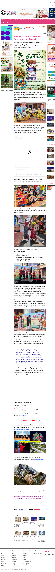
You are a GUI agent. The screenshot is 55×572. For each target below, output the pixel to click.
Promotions (3, 563)
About (13, 553)
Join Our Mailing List (27, 561)
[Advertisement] (25, 4)
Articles (2, 555)
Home (2, 553)
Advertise (14, 557)
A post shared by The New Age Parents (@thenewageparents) (29, 174)
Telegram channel (19, 498)
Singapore (25, 553)
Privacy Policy (15, 559)
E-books (24, 557)
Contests (3, 557)
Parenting (14, 555)
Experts (24, 555)
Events (2, 561)
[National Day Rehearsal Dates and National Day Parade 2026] (50, 149)
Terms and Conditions (16, 566)
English (44, 33)
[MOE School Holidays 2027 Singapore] (50, 177)
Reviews (2, 565)
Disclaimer (14, 561)
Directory (3, 559)
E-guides (24, 559)
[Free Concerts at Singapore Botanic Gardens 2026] (50, 156)
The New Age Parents (14, 569)
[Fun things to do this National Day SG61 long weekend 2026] (50, 162)
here (34, 491)
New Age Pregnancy (38, 553)
